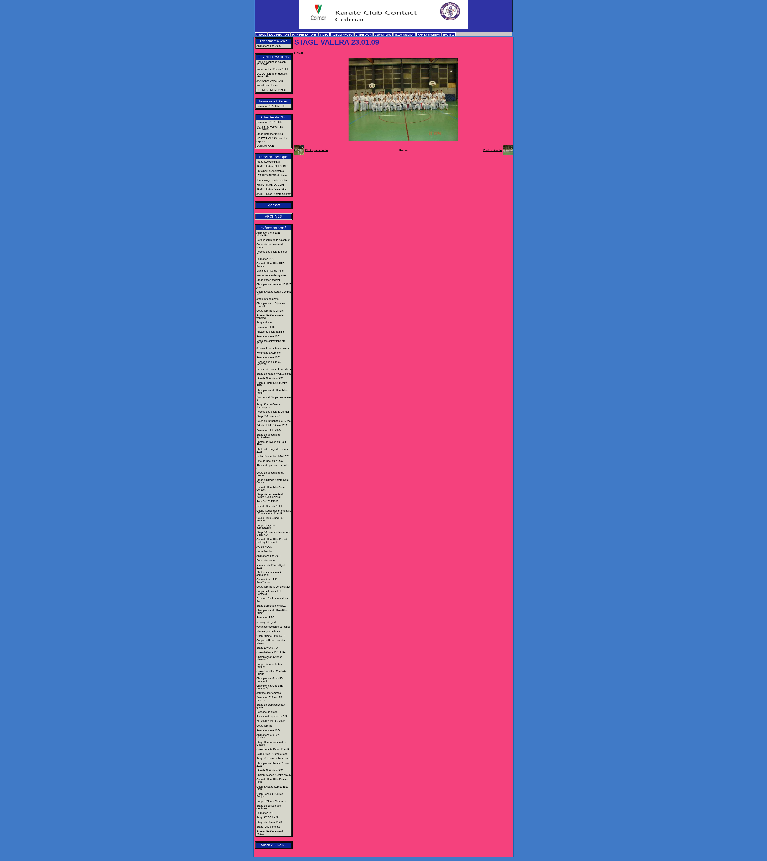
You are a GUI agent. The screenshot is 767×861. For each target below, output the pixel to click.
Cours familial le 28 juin (269, 310)
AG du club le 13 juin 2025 (271, 425)
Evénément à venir (273, 41)
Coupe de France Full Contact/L (268, 592)
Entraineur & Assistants (270, 170)
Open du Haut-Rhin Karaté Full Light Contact (271, 541)
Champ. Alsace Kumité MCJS (273, 774)
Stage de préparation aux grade (270, 706)
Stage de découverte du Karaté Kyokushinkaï (270, 495)
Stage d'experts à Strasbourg (273, 758)
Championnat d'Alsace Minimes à (269, 658)
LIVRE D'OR (364, 34)
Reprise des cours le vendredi (273, 369)
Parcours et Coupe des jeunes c (273, 398)
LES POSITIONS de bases (272, 175)
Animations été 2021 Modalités (268, 234)
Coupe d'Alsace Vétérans (271, 801)
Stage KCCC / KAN (267, 817)
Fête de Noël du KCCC (269, 378)
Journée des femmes (268, 692)
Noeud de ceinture (266, 85)
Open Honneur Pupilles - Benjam (270, 795)
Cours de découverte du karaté (270, 246)
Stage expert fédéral (268, 279)
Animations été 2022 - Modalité (269, 736)
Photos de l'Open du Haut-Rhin (271, 443)
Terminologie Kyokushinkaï (272, 180)
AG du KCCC (264, 546)
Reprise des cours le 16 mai (272, 411)
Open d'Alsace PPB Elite (270, 652)
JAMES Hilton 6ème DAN (271, 189)
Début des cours (265, 560)
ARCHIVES (273, 216)
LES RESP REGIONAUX (271, 90)
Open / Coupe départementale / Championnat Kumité (273, 512)
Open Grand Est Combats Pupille (271, 672)
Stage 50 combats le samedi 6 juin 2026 (273, 533)
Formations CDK (266, 327)
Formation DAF (265, 812)
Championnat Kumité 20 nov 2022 (272, 764)
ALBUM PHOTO (342, 34)
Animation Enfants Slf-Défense (269, 699)
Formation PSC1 (266, 258)
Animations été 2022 (268, 730)
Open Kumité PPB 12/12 (270, 635)
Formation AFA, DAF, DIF (271, 106)
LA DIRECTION (279, 34)
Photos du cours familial (270, 331)
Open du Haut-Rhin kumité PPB (271, 384)
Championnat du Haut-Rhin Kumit (271, 391)
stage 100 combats (267, 298)
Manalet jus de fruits (268, 631)
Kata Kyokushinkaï (429, 34)
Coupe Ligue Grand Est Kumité (269, 519)
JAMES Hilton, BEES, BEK (272, 166)
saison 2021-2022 (273, 845)
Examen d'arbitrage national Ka (272, 600)
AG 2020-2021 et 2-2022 (270, 721)
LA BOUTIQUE (265, 145)
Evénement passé (273, 228)
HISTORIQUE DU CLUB (270, 184)
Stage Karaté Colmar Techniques (268, 406)
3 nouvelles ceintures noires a (273, 348)
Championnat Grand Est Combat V (270, 687)
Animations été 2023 (268, 336)
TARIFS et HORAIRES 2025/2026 (269, 128)
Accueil (261, 34)
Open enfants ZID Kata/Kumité (266, 581)
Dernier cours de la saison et (273, 239)
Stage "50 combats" (268, 416)
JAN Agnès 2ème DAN (269, 80)
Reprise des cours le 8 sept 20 (272, 253)
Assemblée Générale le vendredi (269, 316)
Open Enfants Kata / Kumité (272, 749)
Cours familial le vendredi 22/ (273, 586)
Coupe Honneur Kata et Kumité (269, 665)
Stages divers (264, 322)
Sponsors (273, 205)
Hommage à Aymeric (268, 352)
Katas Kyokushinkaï (268, 161)
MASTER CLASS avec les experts (271, 140)
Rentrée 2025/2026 (267, 501)
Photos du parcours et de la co (272, 467)
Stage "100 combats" (268, 826)
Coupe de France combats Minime (271, 642)
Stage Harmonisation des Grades (271, 743)
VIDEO (324, 34)
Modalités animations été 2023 (270, 342)
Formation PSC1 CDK (269, 122)
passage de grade (266, 622)
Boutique (448, 34)
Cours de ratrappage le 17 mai (273, 420)
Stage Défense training (269, 133)
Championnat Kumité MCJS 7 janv (273, 286)
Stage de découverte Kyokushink (268, 436)
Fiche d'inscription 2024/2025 (273, 456)
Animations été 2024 (268, 357)
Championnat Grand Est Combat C (270, 680)
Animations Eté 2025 (268, 430)
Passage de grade (266, 711)
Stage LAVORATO (267, 647)
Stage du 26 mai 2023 (269, 822)
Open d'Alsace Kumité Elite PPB (272, 788)
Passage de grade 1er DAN (272, 716)
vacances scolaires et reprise (273, 626)
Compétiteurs (383, 34)
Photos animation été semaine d (268, 573)
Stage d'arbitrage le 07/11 (271, 605)
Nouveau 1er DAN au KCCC (272, 69)
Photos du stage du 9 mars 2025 (272, 450)
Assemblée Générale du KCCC (270, 832)
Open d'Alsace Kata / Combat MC (273, 293)
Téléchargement (404, 34)
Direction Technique (273, 157)
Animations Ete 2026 (268, 45)
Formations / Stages (273, 101)
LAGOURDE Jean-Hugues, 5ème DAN (272, 75)
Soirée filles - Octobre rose (271, 753)
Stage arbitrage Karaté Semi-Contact (273, 481)
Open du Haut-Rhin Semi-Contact (271, 488)
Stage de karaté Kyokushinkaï (273, 373)
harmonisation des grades (271, 275)
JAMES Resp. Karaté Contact (273, 193)
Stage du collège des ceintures (268, 807)
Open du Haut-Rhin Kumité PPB (271, 781)
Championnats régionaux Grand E (270, 305)
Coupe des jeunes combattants (266, 526)
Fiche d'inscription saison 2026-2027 (271, 63)
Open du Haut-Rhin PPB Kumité (270, 265)
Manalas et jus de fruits (270, 270)
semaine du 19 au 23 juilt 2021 (270, 566)
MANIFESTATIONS (304, 34)
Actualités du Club (273, 117)
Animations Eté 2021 (268, 555)
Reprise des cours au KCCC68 (268, 363)
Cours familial (264, 551)
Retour (403, 150)
